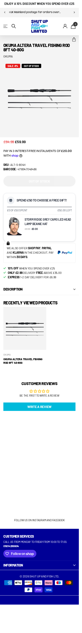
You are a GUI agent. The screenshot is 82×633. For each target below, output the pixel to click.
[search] (14, 26)
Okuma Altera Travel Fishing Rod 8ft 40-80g (22, 360)
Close (39, 565)
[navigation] (4, 12)
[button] (72, 39)
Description (13, 289)
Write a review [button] (39, 407)
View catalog (5, 26)
